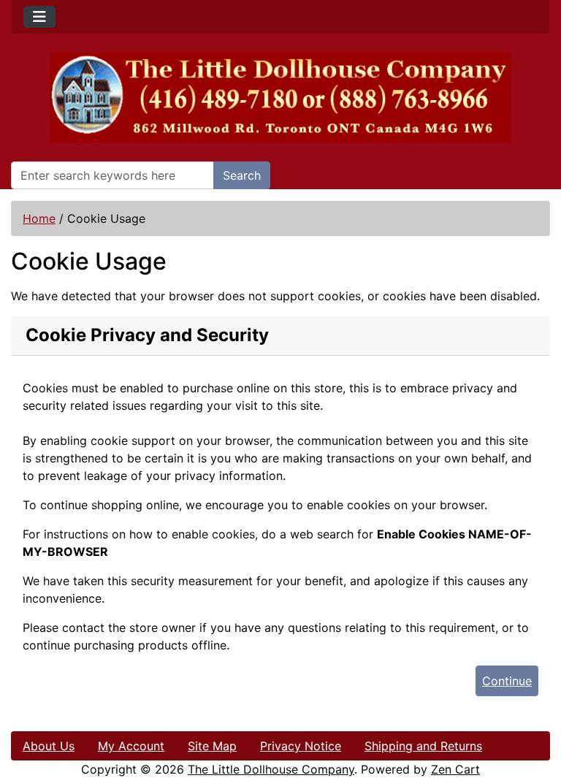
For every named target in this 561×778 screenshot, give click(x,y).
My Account (131, 746)
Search (242, 175)
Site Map (212, 746)
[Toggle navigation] (39, 17)
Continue (507, 681)
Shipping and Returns (423, 746)
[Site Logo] (280, 97)
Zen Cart (455, 769)
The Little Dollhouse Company (271, 769)
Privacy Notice (300, 746)
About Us (49, 746)
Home (39, 218)
